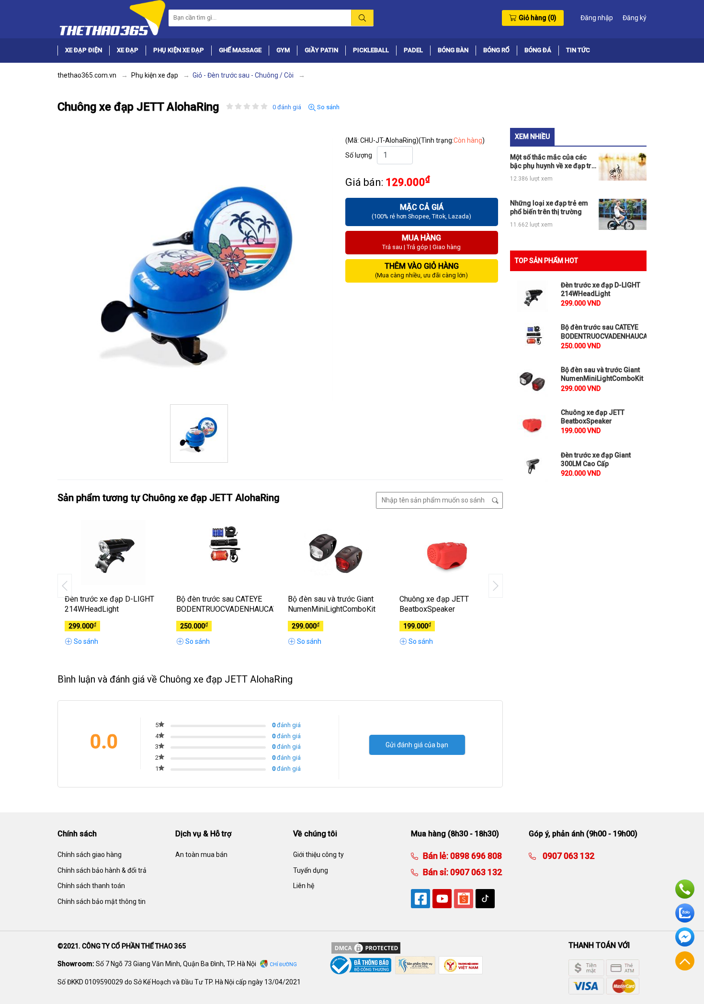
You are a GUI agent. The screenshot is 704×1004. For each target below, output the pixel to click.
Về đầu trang (684, 960)
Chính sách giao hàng (89, 854)
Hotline (684, 889)
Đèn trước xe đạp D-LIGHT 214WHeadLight (109, 604)
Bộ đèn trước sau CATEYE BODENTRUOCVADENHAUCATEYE (224, 604)
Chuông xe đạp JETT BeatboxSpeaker (434, 604)
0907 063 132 (475, 872)
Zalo (684, 913)
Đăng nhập (596, 18)
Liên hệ (303, 886)
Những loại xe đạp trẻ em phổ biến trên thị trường (549, 207)
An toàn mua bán (201, 854)
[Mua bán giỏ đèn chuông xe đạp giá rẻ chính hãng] (111, 17)
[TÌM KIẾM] (362, 18)
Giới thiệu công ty (318, 854)
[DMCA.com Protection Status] (366, 947)
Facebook (684, 937)
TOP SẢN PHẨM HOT (546, 260)
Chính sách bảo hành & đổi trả (102, 870)
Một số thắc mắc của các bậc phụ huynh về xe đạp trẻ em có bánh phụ (552, 161)
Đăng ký (635, 18)
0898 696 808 (475, 856)
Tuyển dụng (310, 870)
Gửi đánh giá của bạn (417, 745)
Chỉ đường (283, 964)
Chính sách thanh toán (91, 886)
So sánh (328, 107)
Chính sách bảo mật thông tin (101, 901)
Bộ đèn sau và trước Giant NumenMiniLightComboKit (331, 604)
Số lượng (358, 155)
